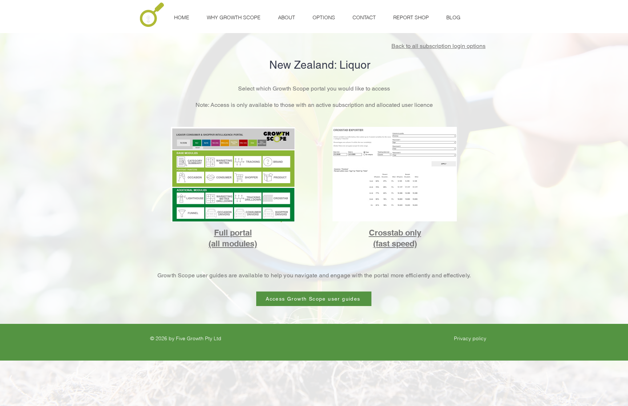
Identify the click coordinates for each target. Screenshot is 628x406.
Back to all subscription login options (438, 46)
